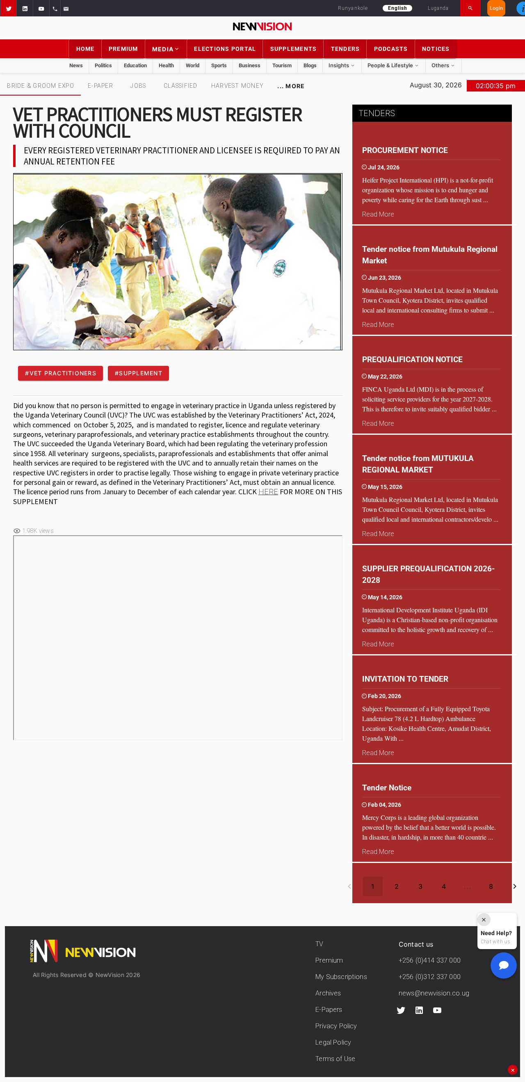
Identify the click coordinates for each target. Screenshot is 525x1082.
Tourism (282, 65)
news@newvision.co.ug (434, 993)
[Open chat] (504, 965)
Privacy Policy (336, 1026)
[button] (8, 8)
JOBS (138, 85)
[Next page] (515, 886)
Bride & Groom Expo (40, 85)
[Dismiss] (484, 919)
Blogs (310, 65)
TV (319, 944)
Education (135, 65)
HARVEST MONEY (237, 85)
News (76, 65)
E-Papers (328, 1010)
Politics (103, 65)
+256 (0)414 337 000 (430, 960)
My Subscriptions (341, 977)
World (192, 65)
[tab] (40, 86)
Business (249, 65)
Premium (329, 960)
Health (166, 65)
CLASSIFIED (181, 85)
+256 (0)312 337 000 (430, 977)
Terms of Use (335, 1059)
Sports (219, 65)
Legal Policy (333, 1042)
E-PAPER (100, 85)
